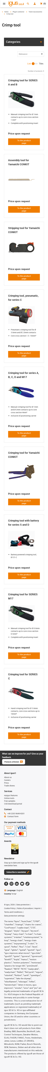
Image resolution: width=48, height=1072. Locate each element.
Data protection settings (14, 915)
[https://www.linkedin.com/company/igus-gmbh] (17, 884)
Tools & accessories (35, 12)
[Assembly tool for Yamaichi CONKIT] (24, 179)
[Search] (28, 3)
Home (6, 12)
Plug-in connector (18, 12)
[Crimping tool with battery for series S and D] (24, 540)
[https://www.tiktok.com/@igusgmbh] (27, 884)
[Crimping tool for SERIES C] (24, 693)
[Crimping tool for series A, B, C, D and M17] (24, 392)
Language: (15, 890)
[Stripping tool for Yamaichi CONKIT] (24, 247)
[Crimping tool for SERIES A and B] (24, 99)
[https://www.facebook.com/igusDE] (6, 884)
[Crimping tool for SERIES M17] (24, 613)
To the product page (24, 141)
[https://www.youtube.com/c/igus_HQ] (22, 884)
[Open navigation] (4, 3)
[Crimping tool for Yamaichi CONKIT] (24, 472)
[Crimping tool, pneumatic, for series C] (24, 315)
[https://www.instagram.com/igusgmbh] (11, 884)
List (29, 63)
